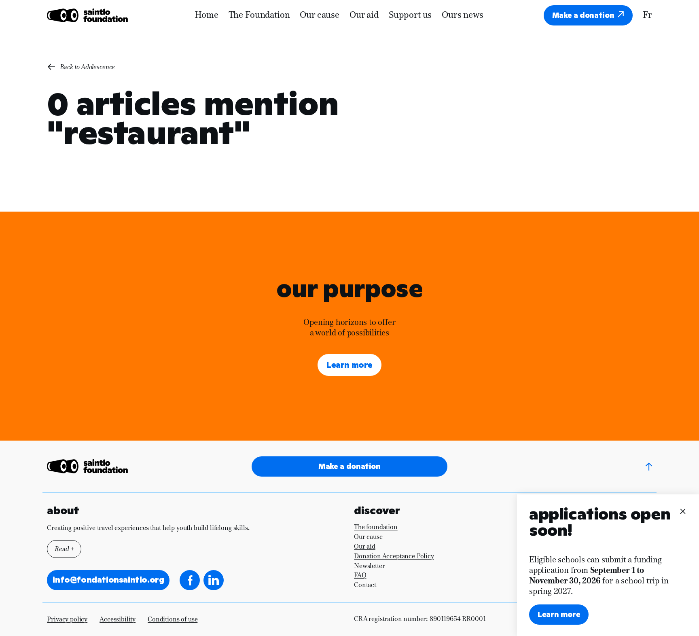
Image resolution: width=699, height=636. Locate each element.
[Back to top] (649, 466)
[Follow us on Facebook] (190, 580)
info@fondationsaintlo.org (108, 580)
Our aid (364, 15)
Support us (410, 15)
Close (682, 511)
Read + (64, 549)
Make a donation (583, 15)
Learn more (349, 365)
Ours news (462, 15)
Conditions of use (172, 619)
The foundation (376, 527)
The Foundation (259, 15)
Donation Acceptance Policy (394, 556)
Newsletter (369, 566)
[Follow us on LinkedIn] (213, 580)
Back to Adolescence (87, 67)
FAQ (360, 575)
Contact (365, 585)
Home (206, 15)
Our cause (319, 15)
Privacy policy (67, 619)
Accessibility (118, 619)
